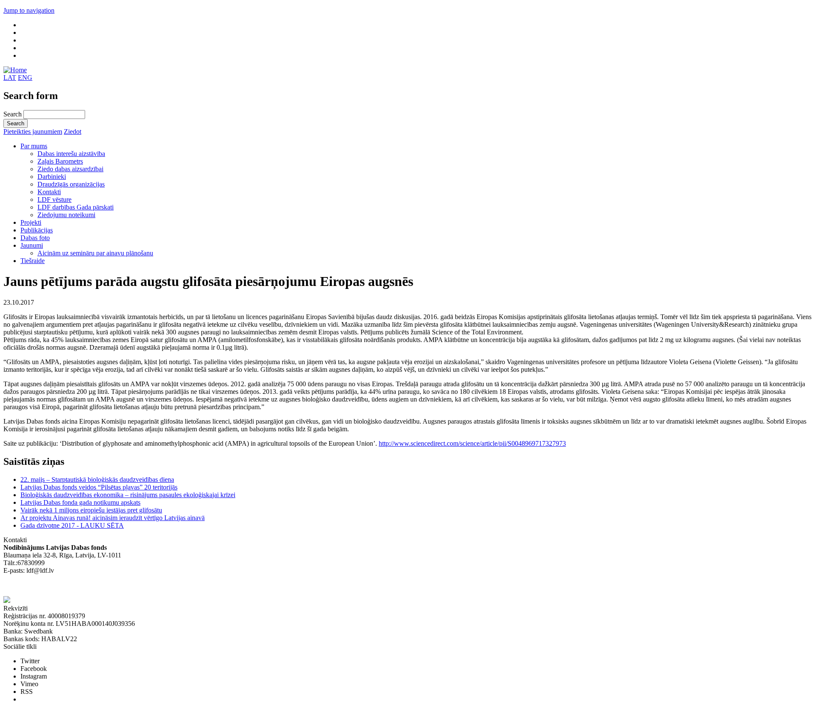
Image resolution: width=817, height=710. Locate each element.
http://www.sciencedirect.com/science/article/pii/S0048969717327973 (472, 443)
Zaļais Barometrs (60, 161)
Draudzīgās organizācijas (71, 184)
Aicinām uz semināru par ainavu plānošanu (95, 253)
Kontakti (49, 191)
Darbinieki (51, 176)
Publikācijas (36, 230)
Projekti (30, 222)
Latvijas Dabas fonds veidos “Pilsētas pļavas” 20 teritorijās (98, 487)
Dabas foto (35, 237)
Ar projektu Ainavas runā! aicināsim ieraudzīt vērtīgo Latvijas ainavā (112, 517)
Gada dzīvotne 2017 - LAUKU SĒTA (72, 525)
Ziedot (72, 131)
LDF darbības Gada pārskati (75, 207)
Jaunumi (31, 245)
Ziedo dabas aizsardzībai (70, 169)
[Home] (15, 70)
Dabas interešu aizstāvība (71, 153)
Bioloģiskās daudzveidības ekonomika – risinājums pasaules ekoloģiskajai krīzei (127, 494)
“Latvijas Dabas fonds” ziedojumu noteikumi (63, 585)
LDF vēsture (54, 199)
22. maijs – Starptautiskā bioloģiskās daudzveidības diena (97, 479)
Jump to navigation (28, 10)
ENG (25, 77)
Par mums (33, 146)
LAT (9, 77)
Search (13, 114)
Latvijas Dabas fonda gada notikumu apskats (80, 502)
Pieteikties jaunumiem (32, 131)
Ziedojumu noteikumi (66, 214)
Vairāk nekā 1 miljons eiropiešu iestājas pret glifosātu (91, 510)
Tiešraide (32, 260)
